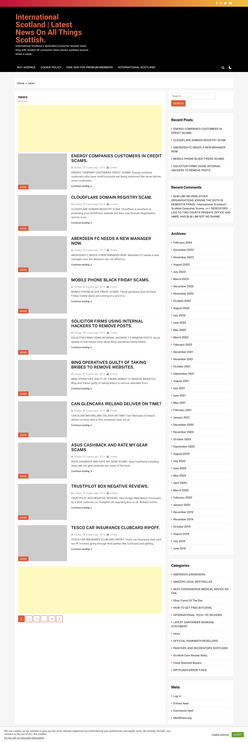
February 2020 (182, 497)
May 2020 (179, 475)
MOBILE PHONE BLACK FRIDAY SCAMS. (110, 279)
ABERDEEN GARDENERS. (189, 574)
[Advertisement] (90, 128)
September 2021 (183, 373)
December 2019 (183, 512)
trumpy (78, 167)
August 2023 (181, 264)
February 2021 (182, 410)
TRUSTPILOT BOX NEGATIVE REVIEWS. (109, 486)
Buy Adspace (26, 67)
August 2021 (181, 381)
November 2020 (183, 432)
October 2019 (181, 526)
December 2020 (183, 424)
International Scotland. (137, 67)
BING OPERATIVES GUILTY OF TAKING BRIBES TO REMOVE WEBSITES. (108, 364)
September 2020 (184, 446)
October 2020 (182, 439)
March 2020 (181, 490)
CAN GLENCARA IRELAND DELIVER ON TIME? (116, 403)
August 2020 (181, 453)
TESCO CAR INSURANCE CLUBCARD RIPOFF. (115, 527)
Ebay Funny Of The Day (188, 600)
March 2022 (181, 337)
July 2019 (179, 541)
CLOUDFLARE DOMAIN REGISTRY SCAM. (111, 197)
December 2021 (183, 352)
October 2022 (182, 300)
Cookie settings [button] (220, 734)
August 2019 (181, 534)
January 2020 (181, 504)
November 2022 (183, 293)
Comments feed (183, 710)
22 (51, 619)
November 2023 (183, 257)
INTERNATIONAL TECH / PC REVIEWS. (198, 615)
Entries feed (180, 703)
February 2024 (182, 242)
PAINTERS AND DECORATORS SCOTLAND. (200, 648)
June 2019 (179, 548)
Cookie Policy (51, 67)
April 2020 (180, 482)
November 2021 (183, 359)
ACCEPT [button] (238, 734)
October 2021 (181, 366)
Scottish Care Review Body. (190, 655)
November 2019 (183, 519)
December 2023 (183, 249)
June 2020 (179, 468)
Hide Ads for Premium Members (89, 67)
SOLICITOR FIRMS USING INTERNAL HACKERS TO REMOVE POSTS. (107, 323)
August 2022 (181, 308)
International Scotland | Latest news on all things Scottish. (49, 29)
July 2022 (179, 315)
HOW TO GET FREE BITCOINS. (192, 607)
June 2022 (179, 322)
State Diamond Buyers (187, 662)
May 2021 (179, 402)
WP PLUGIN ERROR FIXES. (190, 670)
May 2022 (179, 330)
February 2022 (182, 344)
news (23, 187)
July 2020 (179, 461)
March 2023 (181, 279)
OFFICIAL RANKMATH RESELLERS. (195, 640)
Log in (177, 696)
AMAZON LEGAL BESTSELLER (192, 581)
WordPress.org (182, 718)
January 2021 (181, 417)
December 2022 (183, 286)
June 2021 (179, 395)
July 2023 (179, 271)
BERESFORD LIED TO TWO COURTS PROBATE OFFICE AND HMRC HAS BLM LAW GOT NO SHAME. (200, 212)
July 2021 (179, 388)
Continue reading (80, 186)
